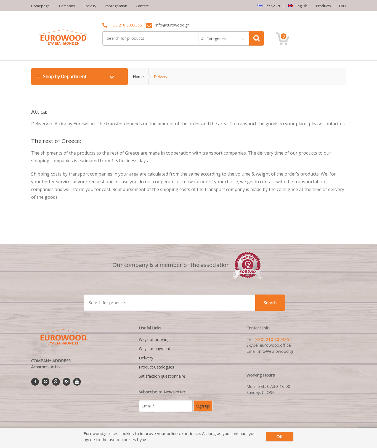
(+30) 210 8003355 (273, 339)
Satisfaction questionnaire (162, 376)
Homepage (40, 6)
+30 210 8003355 (126, 25)
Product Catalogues (156, 367)
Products (323, 6)
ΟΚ (280, 436)
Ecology (90, 6)
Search (270, 302)
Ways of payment (154, 348)
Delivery (146, 357)
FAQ (342, 6)
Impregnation (116, 6)
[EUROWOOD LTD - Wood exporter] (247, 265)
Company (67, 6)
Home (138, 76)
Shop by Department (64, 76)
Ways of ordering (154, 339)
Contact (142, 6)
